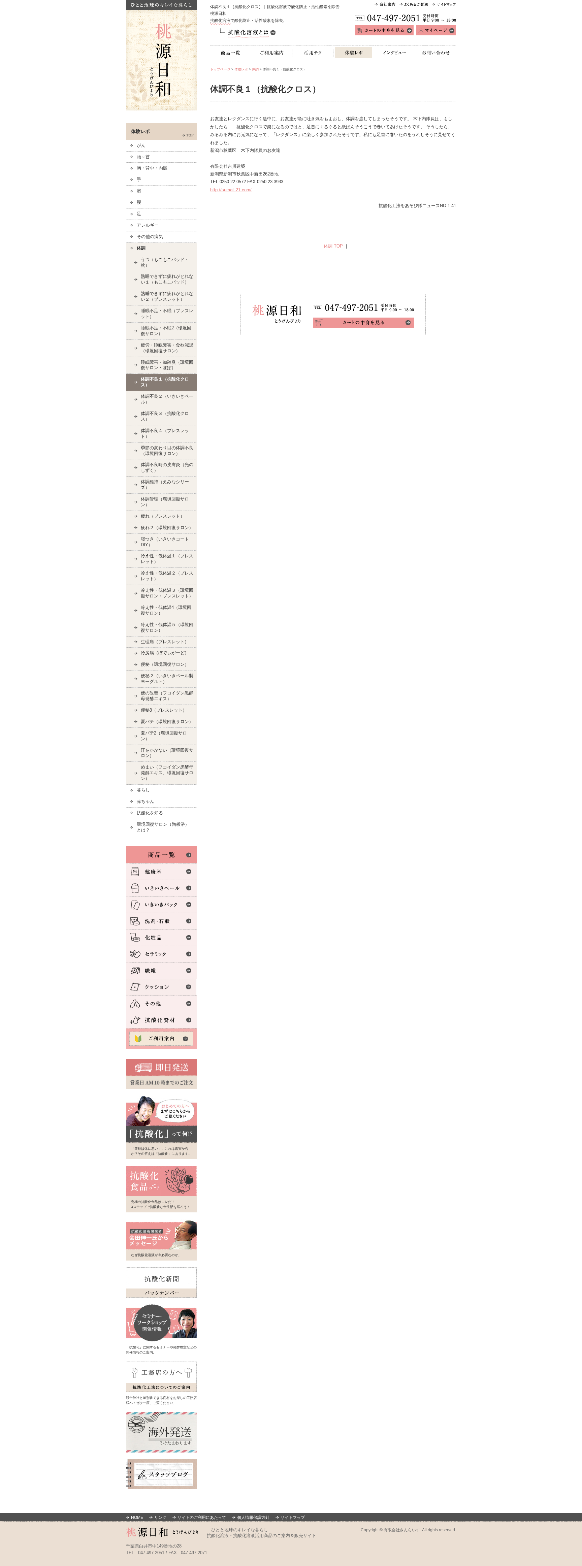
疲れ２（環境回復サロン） (167, 527)
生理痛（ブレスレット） (165, 641)
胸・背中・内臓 (152, 167)
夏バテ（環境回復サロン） (167, 721)
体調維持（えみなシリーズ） (165, 484)
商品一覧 (230, 52)
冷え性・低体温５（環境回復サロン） (167, 627)
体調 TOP (333, 246)
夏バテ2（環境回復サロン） (164, 735)
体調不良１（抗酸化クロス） (165, 382)
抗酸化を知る (150, 812)
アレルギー (148, 225)
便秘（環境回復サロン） (165, 664)
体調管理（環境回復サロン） (165, 501)
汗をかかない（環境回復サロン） (167, 753)
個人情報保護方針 (253, 1517)
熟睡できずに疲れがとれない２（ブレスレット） (167, 296)
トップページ (220, 69)
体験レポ (353, 52)
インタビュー (394, 52)
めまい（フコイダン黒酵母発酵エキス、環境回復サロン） (167, 772)
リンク (160, 1517)
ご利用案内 (271, 52)
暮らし (143, 789)
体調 (255, 69)
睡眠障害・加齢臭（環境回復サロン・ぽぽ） (167, 365)
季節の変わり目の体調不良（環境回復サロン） (167, 450)
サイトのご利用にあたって (201, 1517)
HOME (137, 1517)
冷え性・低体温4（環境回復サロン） (166, 610)
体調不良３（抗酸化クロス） (165, 416)
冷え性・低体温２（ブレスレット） (167, 575)
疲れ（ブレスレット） (163, 516)
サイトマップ (293, 1517)
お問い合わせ (435, 52)
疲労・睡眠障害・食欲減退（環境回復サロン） (167, 347)
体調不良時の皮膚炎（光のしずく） (167, 467)
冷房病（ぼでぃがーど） (165, 652)
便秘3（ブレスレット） (164, 710)
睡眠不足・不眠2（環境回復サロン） (166, 330)
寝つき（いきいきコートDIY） (165, 541)
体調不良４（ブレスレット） (165, 433)
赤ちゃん (145, 801)
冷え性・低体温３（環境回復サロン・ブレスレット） (167, 593)
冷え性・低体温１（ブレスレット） (167, 558)
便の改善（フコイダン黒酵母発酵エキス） (167, 695)
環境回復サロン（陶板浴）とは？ (163, 827)
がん (141, 145)
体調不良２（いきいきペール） (167, 399)
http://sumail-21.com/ (231, 189)
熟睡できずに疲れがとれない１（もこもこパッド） (167, 279)
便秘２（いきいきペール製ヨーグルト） (167, 678)
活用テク (312, 52)
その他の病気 (150, 236)
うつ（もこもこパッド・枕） (165, 262)
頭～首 (143, 156)
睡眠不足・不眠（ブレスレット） (167, 313)
